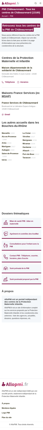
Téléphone (10, 82)
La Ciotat (29, 133)
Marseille (8, 133)
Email (7, 114)
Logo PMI (6, 413)
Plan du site (7, 417)
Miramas (29, 144)
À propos (6, 403)
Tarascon (29, 158)
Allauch (28, 151)
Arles (6, 143)
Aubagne (8, 150)
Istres (7, 160)
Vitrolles (29, 137)
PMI (11, 16)
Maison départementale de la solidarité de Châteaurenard (17, 69)
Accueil (5, 16)
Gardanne (29, 147)
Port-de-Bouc (31, 154)
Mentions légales (9, 408)
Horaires (24, 82)
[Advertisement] (21, 187)
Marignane (30, 140)
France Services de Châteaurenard (20, 103)
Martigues (8, 146)
